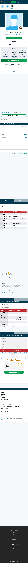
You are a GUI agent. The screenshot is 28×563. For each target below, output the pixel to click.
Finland (25, 134)
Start (2, 112)
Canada (14, 534)
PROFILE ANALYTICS (17, 64)
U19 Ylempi (16, 35)
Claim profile (15, 45)
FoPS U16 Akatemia (8, 214)
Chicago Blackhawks (14, 561)
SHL (14, 550)
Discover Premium (14, 372)
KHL (14, 548)
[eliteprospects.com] (3, 2)
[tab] (7, 200)
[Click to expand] (27, 335)
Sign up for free (5, 292)
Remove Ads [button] (18, 75)
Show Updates (14, 41)
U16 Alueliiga (15, 225)
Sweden (14, 532)
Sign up (13, 2)
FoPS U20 (6, 221)
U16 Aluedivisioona (17, 216)
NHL (14, 546)
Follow (14, 37)
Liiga (14, 553)
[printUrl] (14, 71)
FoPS (26, 137)
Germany (14, 539)
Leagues (7, 299)
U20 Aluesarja (16, 221)
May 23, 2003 (24, 126)
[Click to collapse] (27, 203)
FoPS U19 (9, 35)
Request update (23, 153)
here (2, 419)
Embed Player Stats (21, 198)
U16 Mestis (15, 218)
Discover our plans (14, 60)
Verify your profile (4, 418)
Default (7, 200)
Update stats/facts (15, 115)
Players (7, 333)
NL (14, 555)
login (12, 292)
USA (14, 536)
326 (8, 64)
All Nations (14, 541)
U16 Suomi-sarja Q (17, 214)
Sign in (19, 2)
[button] (14, 38)
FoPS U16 (6, 218)
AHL (14, 552)
